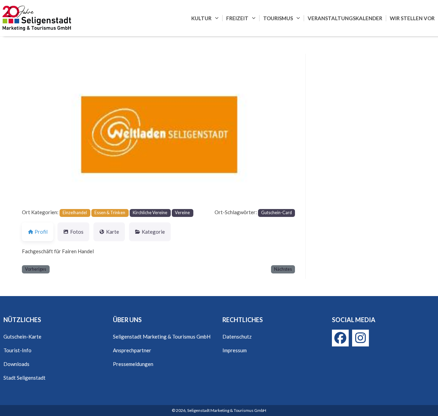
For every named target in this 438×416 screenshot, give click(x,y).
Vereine (182, 212)
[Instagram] (360, 338)
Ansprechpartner (132, 350)
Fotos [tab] (76, 232)
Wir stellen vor (412, 18)
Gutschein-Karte (22, 336)
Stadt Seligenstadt (24, 378)
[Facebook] (340, 338)
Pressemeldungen (133, 364)
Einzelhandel (75, 212)
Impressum (234, 350)
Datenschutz (237, 336)
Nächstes (283, 269)
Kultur (201, 18)
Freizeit (237, 18)
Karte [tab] (112, 232)
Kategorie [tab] (153, 232)
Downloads (16, 364)
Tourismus (278, 18)
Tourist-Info (17, 350)
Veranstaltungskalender (345, 18)
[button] (42, 131)
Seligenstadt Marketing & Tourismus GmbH (161, 336)
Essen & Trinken (109, 212)
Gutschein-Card (276, 212)
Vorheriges (35, 269)
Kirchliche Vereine (150, 212)
